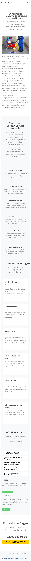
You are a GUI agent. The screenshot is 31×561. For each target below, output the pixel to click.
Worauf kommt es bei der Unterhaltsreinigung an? (12, 463)
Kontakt (17, 558)
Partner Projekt (23, 558)
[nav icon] (27, 2)
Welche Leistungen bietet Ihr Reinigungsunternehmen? (13, 458)
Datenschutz (11, 558)
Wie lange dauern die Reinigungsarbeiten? (10, 468)
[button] (15, 453)
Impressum (4, 558)
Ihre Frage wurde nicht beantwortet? (11, 473)
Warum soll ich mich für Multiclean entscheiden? (11, 452)
